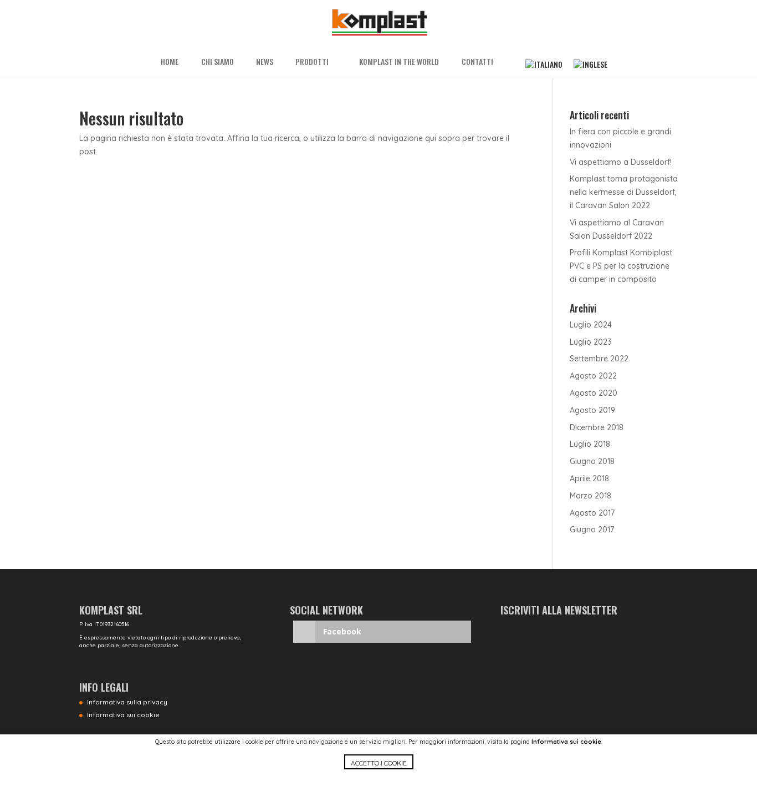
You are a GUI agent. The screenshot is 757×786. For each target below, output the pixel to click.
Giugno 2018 (592, 461)
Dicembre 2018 (596, 427)
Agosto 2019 (592, 410)
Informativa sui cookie (566, 741)
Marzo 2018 (590, 496)
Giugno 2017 (592, 530)
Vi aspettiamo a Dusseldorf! (621, 162)
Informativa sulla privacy (127, 702)
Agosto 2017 (592, 513)
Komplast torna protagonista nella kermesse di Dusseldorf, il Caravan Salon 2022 (624, 192)
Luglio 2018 (590, 444)
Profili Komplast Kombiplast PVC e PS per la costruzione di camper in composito (621, 266)
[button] (378, 770)
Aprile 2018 (589, 478)
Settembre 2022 (599, 359)
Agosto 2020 (593, 393)
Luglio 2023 (591, 342)
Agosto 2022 (593, 376)
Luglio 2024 (591, 325)
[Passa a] (544, 64)
